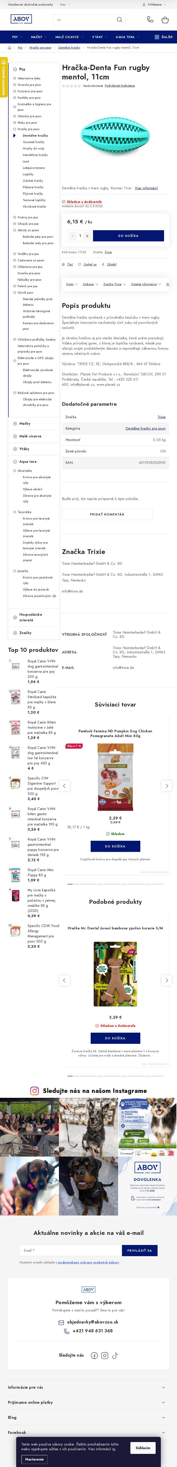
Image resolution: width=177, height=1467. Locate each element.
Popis (70, 284)
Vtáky (24, 448)
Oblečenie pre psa (30, 267)
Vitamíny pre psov (30, 116)
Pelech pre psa (28, 286)
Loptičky (28, 174)
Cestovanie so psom (31, 260)
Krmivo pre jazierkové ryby (38, 580)
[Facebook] (94, 1355)
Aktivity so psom (28, 230)
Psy (22, 69)
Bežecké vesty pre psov (38, 243)
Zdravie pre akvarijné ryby (37, 498)
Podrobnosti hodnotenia (120, 86)
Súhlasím (143, 1447)
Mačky (24, 423)
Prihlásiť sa (139, 1250)
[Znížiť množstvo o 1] (73, 236)
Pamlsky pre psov (29, 98)
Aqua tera (28, 461)
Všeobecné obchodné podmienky (30, 4)
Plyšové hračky (33, 193)
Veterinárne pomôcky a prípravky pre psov (33, 349)
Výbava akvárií (32, 489)
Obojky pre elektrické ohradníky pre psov (37, 402)
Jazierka (23, 571)
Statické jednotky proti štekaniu (38, 302)
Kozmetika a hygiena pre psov (34, 107)
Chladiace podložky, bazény (37, 339)
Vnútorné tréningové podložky (36, 314)
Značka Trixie (112, 284)
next (166, 786)
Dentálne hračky (35, 135)
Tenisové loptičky (34, 200)
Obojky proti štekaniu (37, 382)
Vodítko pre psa (28, 254)
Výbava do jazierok (36, 589)
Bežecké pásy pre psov (38, 236)
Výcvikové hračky (34, 206)
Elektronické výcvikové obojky (38, 373)
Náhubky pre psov (30, 280)
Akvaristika (25, 471)
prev (64, 786)
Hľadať (120, 19)
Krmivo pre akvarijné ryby (37, 480)
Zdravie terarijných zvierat (35, 557)
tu (113, 1449)
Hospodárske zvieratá (30, 617)
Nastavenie (34, 1459)
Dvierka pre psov (29, 273)
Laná (26, 161)
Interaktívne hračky (35, 155)
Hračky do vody (33, 148)
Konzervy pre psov (30, 91)
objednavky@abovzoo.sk (93, 1322)
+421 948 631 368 (151, 20)
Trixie (108, 252)
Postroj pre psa (28, 217)
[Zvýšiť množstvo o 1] (87, 236)
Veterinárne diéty (29, 78)
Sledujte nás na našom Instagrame (95, 1090)
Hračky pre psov (29, 129)
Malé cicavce (30, 436)
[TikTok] (115, 1355)
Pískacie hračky (33, 187)
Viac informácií (146, 188)
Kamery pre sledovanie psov (38, 326)
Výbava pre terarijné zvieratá (36, 533)
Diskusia (88, 284)
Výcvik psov (25, 292)
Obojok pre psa (28, 224)
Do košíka (128, 236)
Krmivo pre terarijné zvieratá (36, 521)
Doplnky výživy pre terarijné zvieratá (35, 545)
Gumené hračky (33, 142)
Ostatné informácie (144, 284)
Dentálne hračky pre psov (146, 428)
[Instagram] (104, 1355)
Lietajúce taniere (34, 168)
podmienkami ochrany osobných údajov (88, 1262)
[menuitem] (17, 37)
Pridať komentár (107, 514)
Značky (25, 632)
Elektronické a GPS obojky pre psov (36, 361)
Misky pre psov (27, 122)
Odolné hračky (33, 181)
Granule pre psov (29, 85)
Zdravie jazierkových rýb (39, 596)
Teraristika (25, 512)
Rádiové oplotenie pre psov (36, 393)
